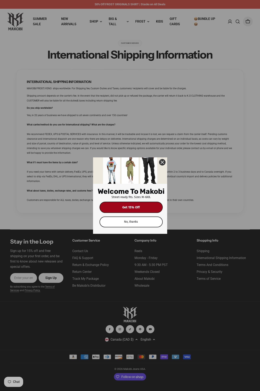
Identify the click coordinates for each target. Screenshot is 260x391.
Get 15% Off (131, 207)
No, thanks (131, 221)
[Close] (162, 162)
